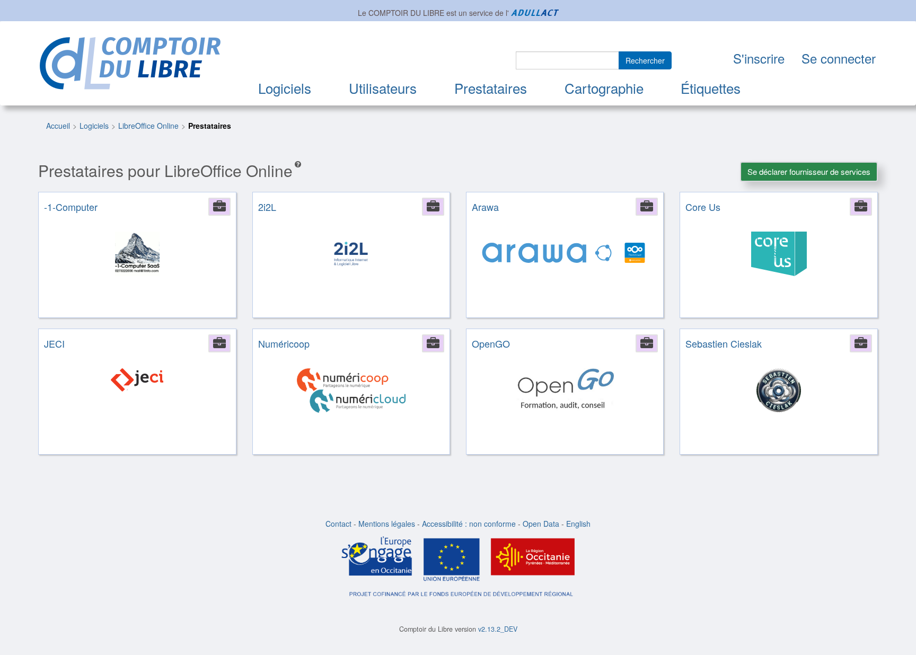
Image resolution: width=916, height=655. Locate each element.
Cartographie (604, 88)
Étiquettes (711, 88)
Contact (338, 523)
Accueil (58, 125)
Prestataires (490, 88)
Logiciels (284, 88)
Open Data (541, 523)
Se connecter (839, 58)
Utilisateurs (383, 88)
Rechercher (645, 60)
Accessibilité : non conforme (469, 523)
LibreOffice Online (148, 125)
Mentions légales (386, 523)
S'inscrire (759, 58)
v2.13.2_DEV (497, 629)
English (578, 523)
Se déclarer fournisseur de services (808, 171)
